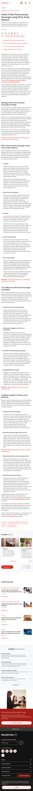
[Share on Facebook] (12, 33)
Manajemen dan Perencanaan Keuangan (15, 36)
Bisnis (3, 525)
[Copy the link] (17, 33)
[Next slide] (28, 567)
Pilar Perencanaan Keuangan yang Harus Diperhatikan (15, 43)
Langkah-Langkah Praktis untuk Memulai (12, 49)
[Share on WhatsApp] (14, 33)
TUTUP (16, 787)
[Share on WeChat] (6, 33)
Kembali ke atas (15, 729)
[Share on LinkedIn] (9, 33)
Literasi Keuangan (12, 525)
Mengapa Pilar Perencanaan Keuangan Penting (13, 40)
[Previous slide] (23, 567)
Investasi (4, 522)
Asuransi (5, 216)
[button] (26, 3)
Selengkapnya (6, 567)
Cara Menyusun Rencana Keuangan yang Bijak (13, 46)
